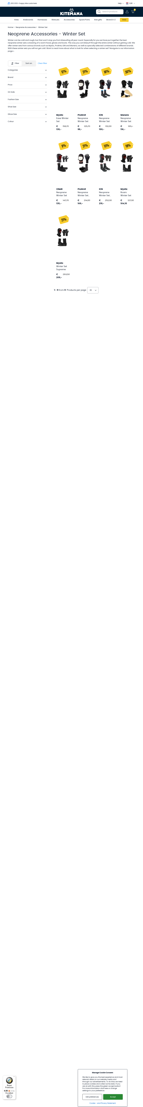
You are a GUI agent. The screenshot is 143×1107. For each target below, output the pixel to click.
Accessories (69, 20)
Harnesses (42, 20)
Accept (113, 1097)
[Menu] (14, 1077)
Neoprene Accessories (26, 27)
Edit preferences (92, 1097)
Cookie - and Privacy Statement (103, 1103)
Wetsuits (55, 20)
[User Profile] (127, 11)
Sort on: (29, 63)
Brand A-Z (110, 20)
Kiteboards (28, 20)
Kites (16, 20)
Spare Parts (84, 20)
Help (120, 3)
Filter (17, 63)
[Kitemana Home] (71, 11)
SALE (124, 20)
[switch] (9, 1096)
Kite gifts (98, 20)
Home (10, 27)
